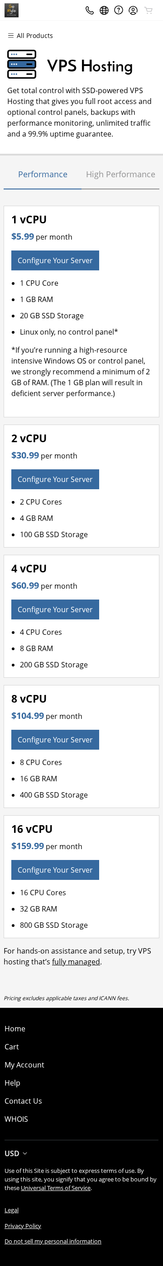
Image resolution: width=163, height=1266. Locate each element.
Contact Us (23, 1101)
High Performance (120, 174)
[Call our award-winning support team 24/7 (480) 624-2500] (118, 10)
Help (12, 1083)
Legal (12, 1210)
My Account (24, 1065)
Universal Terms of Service (56, 1188)
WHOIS (16, 1119)
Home (15, 1029)
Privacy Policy (23, 1226)
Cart (12, 1047)
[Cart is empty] (148, 10)
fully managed (76, 962)
